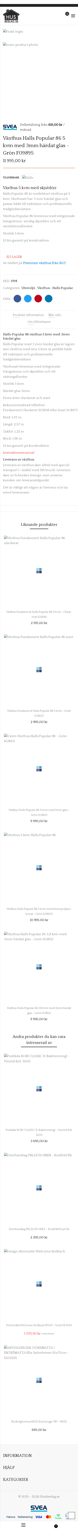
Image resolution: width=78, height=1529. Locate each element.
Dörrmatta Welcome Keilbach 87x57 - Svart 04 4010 (39, 1325)
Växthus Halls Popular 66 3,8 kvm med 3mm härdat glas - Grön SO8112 (39, 1010)
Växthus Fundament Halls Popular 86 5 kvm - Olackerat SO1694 (39, 613)
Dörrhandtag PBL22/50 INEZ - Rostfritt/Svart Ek (39, 1229)
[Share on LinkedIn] (48, 298)
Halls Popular (62, 288)
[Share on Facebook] (17, 298)
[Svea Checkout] (11, 127)
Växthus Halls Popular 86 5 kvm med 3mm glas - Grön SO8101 (39, 811)
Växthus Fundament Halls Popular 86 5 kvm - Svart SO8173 (39, 712)
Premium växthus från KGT (44, 263)
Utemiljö (28, 288)
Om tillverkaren (39, 322)
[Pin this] (38, 298)
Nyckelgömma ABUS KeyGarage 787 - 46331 (39, 1421)
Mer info (55, 315)
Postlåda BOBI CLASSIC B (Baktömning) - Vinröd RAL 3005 (39, 1131)
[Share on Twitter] (28, 298)
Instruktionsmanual (18, 453)
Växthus (43, 288)
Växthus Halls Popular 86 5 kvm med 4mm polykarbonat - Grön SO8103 (39, 910)
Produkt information (28, 315)
